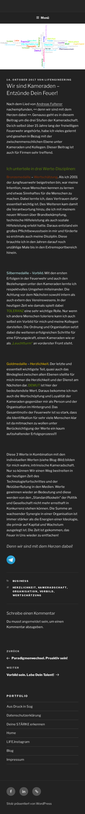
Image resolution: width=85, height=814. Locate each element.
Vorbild (47, 591)
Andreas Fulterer (49, 104)
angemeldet (31, 622)
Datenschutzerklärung (24, 715)
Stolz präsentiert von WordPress (29, 803)
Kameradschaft (52, 587)
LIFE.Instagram (18, 742)
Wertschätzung (27, 595)
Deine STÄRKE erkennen (26, 724)
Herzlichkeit (24, 587)
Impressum (15, 760)
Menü (45, 18)
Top (80, 808)
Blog (10, 751)
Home (11, 733)
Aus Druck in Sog (20, 706)
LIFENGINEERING (58, 79)
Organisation (25, 591)
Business (21, 581)
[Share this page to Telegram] (11, 563)
